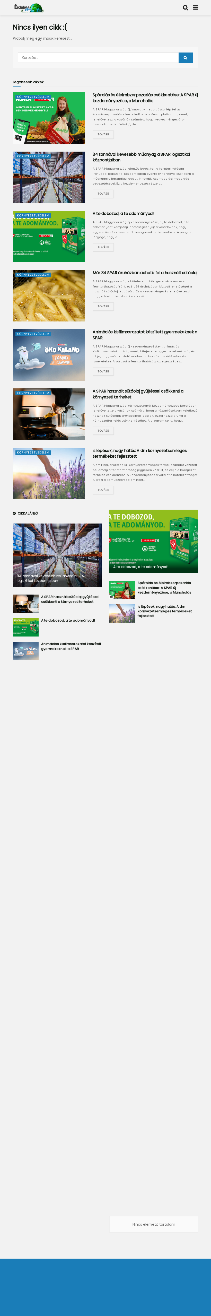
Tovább (103, 134)
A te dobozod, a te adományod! (123, 213)
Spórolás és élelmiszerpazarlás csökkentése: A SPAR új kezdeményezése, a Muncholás (145, 97)
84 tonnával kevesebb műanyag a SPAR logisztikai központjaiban (141, 157)
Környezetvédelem (33, 97)
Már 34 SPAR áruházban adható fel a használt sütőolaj (145, 273)
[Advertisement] (57, 747)
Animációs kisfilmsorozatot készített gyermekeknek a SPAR (145, 335)
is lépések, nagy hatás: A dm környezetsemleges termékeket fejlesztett (140, 453)
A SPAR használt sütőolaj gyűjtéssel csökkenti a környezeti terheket (138, 394)
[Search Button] (186, 58)
